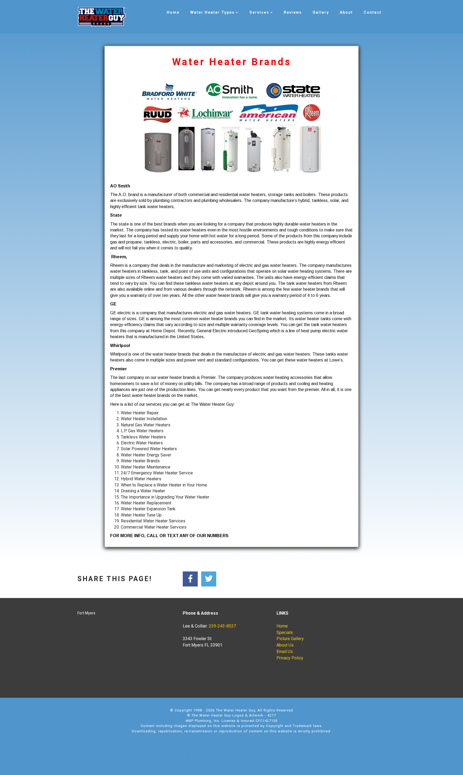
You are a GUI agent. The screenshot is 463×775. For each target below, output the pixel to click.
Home (173, 12)
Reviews (293, 12)
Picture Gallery (290, 638)
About (346, 12)
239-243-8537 (222, 626)
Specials (285, 632)
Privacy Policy (290, 657)
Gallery (321, 12)
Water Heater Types (212, 12)
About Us (285, 645)
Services (259, 12)
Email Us (285, 651)
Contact (373, 12)
